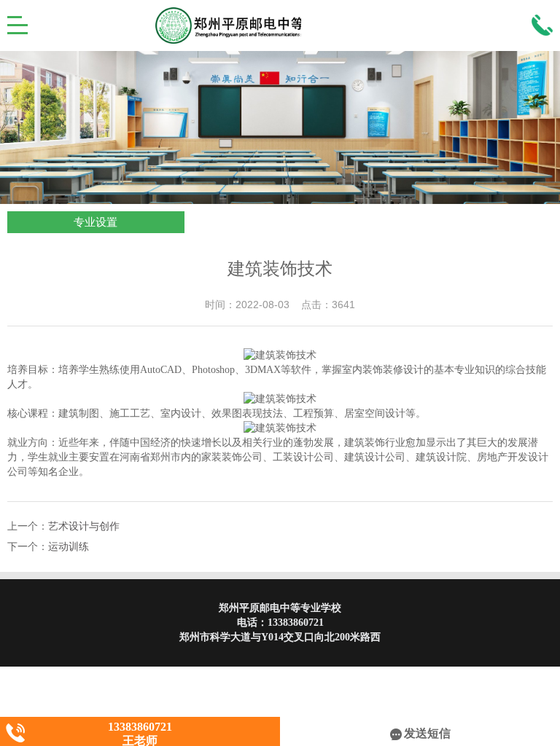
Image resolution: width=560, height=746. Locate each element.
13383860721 (296, 622)
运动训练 (68, 546)
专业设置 (95, 222)
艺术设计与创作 (84, 526)
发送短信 (427, 733)
